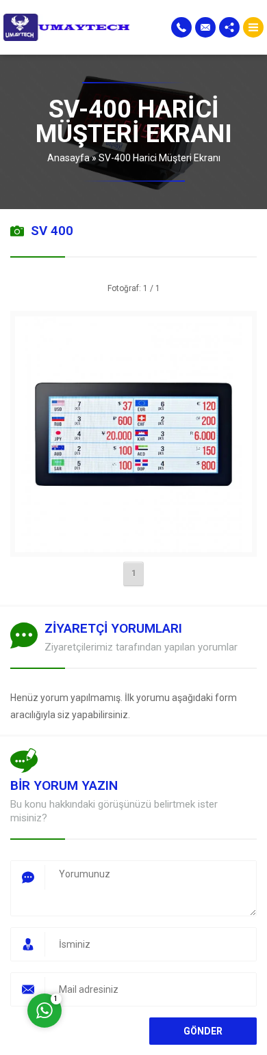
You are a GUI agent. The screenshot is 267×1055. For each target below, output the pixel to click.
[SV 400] (133, 543)
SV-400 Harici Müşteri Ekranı (159, 157)
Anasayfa (68, 157)
